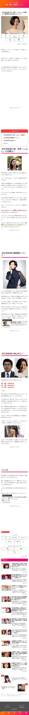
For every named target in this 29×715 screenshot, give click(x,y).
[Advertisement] (14, 91)
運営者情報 (21, 707)
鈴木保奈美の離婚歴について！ (11, 137)
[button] (19, 39)
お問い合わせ (14, 709)
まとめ (5, 143)
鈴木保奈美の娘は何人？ (10, 140)
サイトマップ (21, 705)
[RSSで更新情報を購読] (14, 552)
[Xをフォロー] (7, 548)
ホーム (7, 705)
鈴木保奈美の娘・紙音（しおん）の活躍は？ (15, 135)
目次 (13, 131)
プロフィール (7, 707)
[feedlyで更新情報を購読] (21, 548)
